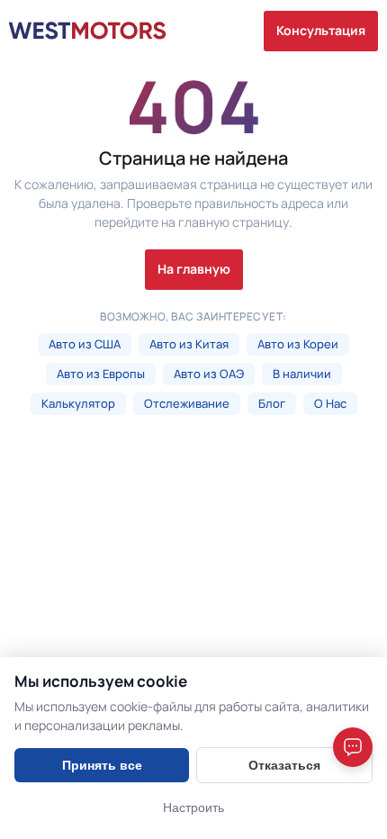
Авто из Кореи (297, 344)
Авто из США (85, 344)
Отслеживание (187, 403)
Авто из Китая (189, 344)
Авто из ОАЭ (209, 373)
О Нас (330, 403)
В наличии (302, 373)
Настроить (193, 807)
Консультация (320, 30)
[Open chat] (353, 747)
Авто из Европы (101, 373)
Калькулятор (78, 403)
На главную (194, 268)
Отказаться (284, 765)
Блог (271, 403)
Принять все (102, 765)
